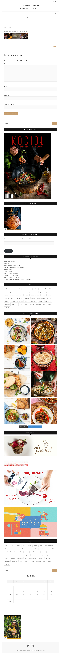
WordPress (42, 650)
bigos (13, 288)
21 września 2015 (14, 31)
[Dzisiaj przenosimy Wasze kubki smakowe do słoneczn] (17, 384)
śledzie (49, 304)
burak (24, 288)
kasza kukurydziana (34, 295)
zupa (44, 304)
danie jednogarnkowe (10, 292)
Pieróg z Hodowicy (8, 271)
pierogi (6, 301)
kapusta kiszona (14, 295)
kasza (26, 295)
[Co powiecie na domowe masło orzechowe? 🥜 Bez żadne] (44, 358)
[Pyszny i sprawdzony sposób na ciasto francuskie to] (44, 331)
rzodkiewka (20, 301)
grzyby (41, 292)
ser (26, 301)
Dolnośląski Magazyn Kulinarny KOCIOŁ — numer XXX (17, 279)
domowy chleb (29, 292)
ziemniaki (38, 304)
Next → (55, 46)
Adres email (7, 95)
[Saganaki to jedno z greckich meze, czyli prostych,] (17, 411)
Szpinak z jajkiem (8, 269)
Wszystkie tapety (31, 13)
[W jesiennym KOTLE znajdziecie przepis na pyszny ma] (44, 384)
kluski (43, 295)
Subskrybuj (8, 251)
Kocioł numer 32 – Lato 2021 (11, 273)
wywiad (32, 304)
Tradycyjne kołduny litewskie (11, 275)
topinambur (48, 301)
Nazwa (6, 86)
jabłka (53, 292)
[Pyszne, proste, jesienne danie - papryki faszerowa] (44, 411)
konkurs (7, 298)
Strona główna (16, 13)
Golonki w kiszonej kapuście (11, 261)
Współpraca (28, 18)
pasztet (49, 298)
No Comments (24, 31)
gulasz (47, 292)
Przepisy (43, 13)
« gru (5, 604)
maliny (12, 298)
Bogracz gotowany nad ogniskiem (12, 265)
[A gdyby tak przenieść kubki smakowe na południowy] (17, 331)
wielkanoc (14, 304)
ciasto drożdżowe (49, 288)
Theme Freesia (30, 650)
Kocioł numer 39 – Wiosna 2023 (12, 277)
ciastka (35, 288)
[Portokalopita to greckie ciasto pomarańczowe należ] (17, 358)
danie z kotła (20, 292)
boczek (18, 288)
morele (33, 298)
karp (21, 295)
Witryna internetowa (9, 104)
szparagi (41, 301)
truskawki (7, 304)
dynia (36, 292)
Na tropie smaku (16, 18)
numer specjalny (41, 298)
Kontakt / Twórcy (42, 18)
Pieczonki (6, 263)
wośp (26, 304)
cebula (29, 288)
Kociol (6, 31)
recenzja (13, 301)
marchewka (19, 298)
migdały (27, 298)
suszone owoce (32, 301)
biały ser (7, 288)
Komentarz (7, 63)
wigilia (20, 304)
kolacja (49, 295)
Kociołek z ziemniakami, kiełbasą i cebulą (14, 267)
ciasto (40, 288)
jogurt (6, 295)
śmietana (7, 307)
